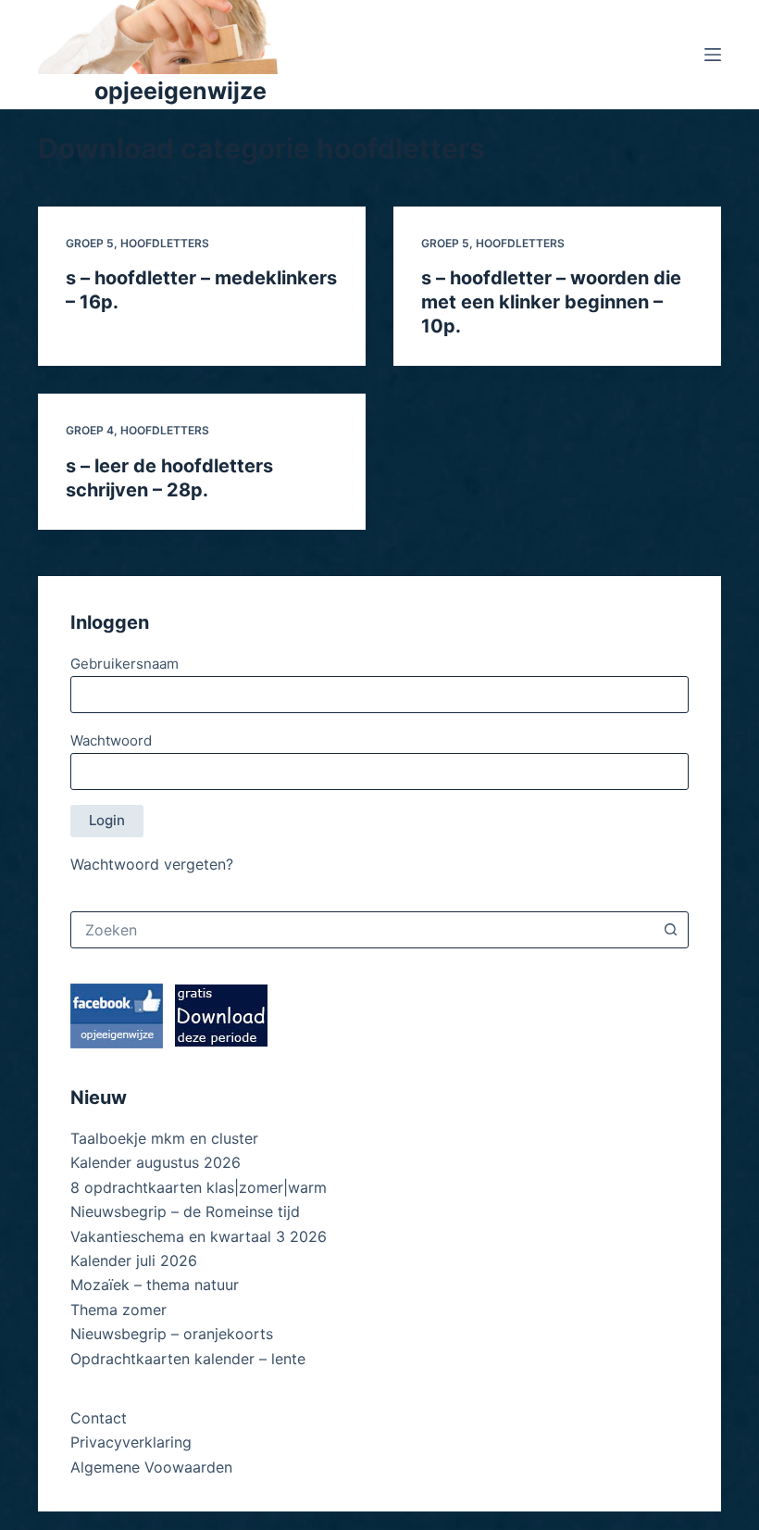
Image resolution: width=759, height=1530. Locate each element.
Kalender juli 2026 (133, 1260)
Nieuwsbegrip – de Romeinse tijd (185, 1211)
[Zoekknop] (670, 929)
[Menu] (712, 54)
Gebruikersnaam (124, 663)
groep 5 (90, 243)
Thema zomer (118, 1309)
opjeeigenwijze (180, 91)
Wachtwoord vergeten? (151, 864)
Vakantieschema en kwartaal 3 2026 (198, 1236)
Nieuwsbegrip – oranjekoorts (171, 1333)
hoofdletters (164, 243)
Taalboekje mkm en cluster (164, 1138)
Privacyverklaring (131, 1442)
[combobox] (362, 929)
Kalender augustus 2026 (155, 1162)
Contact (98, 1418)
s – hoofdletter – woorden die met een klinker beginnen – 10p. (551, 302)
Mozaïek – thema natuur (154, 1284)
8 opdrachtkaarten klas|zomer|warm (198, 1187)
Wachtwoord (111, 740)
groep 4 (90, 430)
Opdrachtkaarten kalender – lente (187, 1358)
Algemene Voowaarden (151, 1467)
